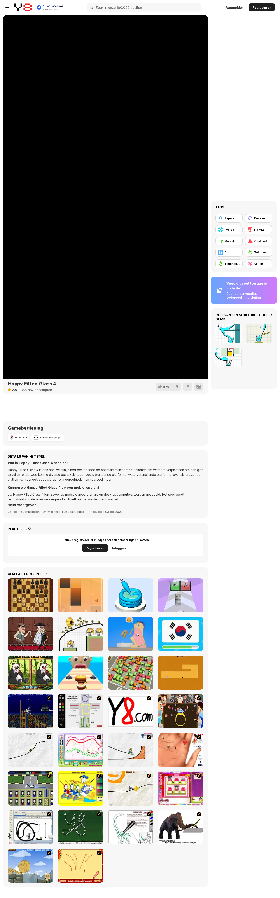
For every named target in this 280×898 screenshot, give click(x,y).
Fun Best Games (73, 511)
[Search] (91, 7)
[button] (22, 504)
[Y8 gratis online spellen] (23, 7)
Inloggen (119, 548)
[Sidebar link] (7, 7)
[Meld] (187, 387)
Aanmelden (235, 7)
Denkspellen (31, 511)
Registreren (261, 7)
